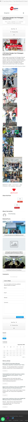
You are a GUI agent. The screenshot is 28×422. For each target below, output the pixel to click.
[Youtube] (18, 4)
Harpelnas (13, 186)
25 (4, 355)
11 (4, 352)
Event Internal (15, 184)
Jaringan (26, 420)
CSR (9, 186)
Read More (5, 370)
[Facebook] (12, 4)
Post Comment (20, 317)
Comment (6, 302)
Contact (21, 420)
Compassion (5, 186)
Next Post (13, 28)
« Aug (4, 357)
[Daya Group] (9, 417)
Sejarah (10, 420)
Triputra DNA (18, 186)
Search (4, 338)
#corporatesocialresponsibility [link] (11, 66)
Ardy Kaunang (11, 213)
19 (7, 353)
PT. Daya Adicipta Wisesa (13, 416)
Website (5, 297)
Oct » (24, 357)
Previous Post (15, 31)
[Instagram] (15, 4)
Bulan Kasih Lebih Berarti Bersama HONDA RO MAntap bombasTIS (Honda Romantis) (14, 387)
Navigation (6, 13)
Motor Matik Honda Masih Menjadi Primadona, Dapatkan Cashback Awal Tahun (13, 364)
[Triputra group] (16, 417)
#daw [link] (4, 66)
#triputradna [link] (24, 66)
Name (5, 287)
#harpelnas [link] (20, 66)
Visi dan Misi (15, 420)
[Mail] (10, 4)
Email (5, 292)
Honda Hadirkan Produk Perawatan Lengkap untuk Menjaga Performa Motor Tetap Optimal (13, 375)
